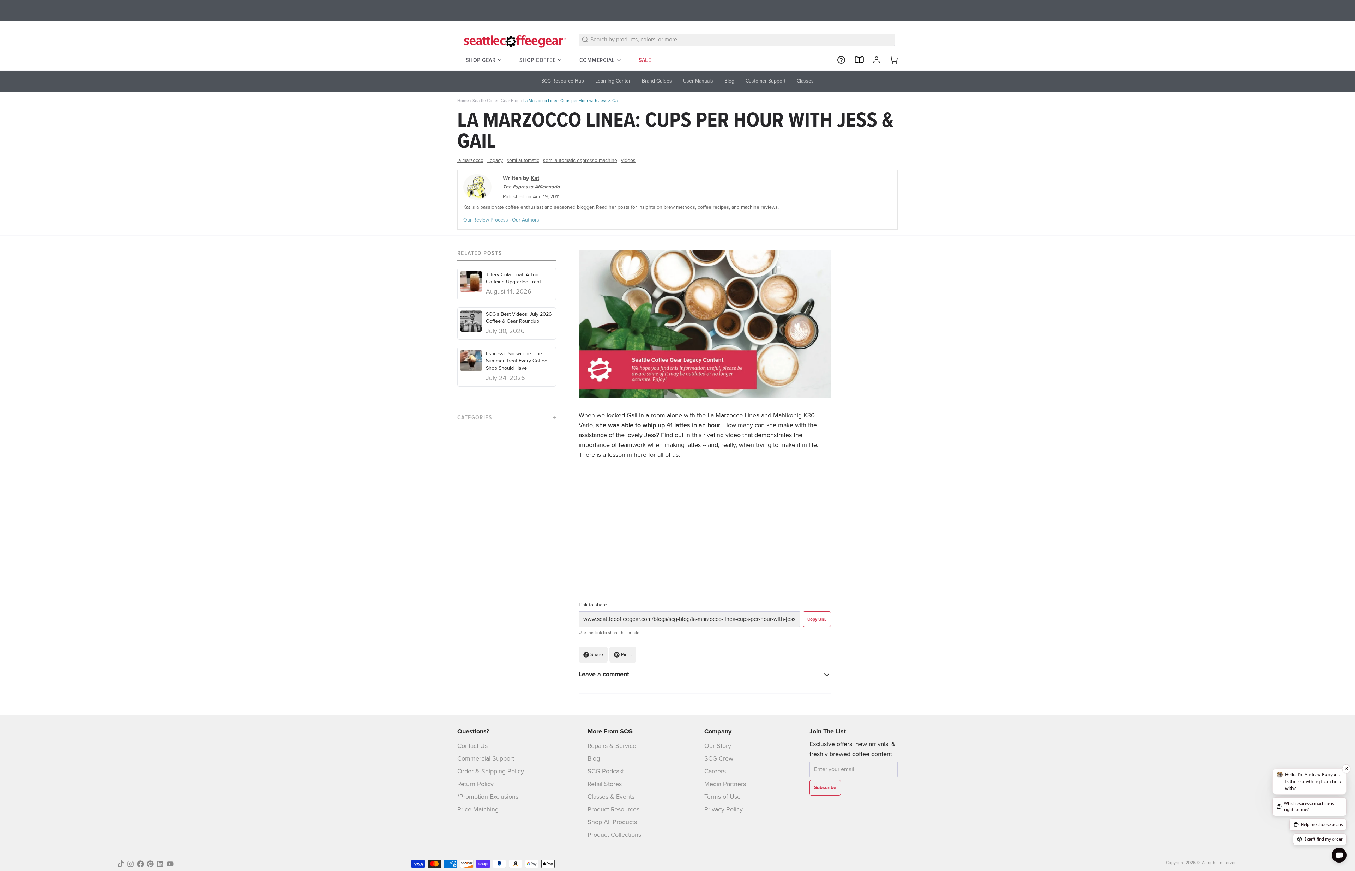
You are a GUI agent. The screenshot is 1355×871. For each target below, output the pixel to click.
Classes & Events (611, 796)
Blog (594, 758)
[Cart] (891, 60)
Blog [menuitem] (729, 81)
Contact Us (472, 745)
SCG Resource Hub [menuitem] (562, 81)
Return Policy (475, 783)
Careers (715, 771)
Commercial (597, 59)
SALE (645, 59)
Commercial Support (485, 758)
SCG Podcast (606, 771)
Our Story (717, 745)
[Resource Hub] (838, 60)
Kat (535, 178)
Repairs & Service (612, 745)
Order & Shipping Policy (490, 771)
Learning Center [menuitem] (613, 81)
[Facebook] (140, 863)
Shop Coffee (537, 59)
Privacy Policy (723, 809)
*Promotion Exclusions (487, 796)
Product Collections (614, 834)
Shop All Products (612, 822)
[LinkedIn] (160, 863)
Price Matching (478, 809)
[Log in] (874, 60)
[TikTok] (120, 863)
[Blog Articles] (856, 59)
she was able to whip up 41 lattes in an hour (658, 425)
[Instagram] (130, 863)
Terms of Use (722, 796)
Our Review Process (485, 220)
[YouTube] (170, 863)
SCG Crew (718, 758)
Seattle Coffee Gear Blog (496, 100)
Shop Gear (480, 59)
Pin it (626, 654)
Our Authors (525, 220)
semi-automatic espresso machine (580, 160)
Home (463, 100)
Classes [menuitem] (805, 81)
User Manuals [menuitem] (698, 81)
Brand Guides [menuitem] (657, 81)
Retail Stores (605, 783)
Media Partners (725, 783)
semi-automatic (523, 160)
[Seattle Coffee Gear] (513, 41)
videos (628, 160)
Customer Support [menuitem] (765, 81)
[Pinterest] (150, 863)
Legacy (495, 160)
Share (596, 654)
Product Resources (613, 809)
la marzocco (470, 160)
